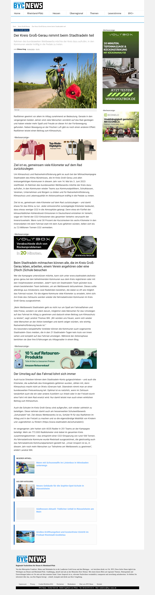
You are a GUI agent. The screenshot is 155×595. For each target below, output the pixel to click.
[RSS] (26, 19)
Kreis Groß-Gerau (24, 26)
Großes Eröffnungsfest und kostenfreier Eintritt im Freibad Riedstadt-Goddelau (62, 533)
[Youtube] (44, 19)
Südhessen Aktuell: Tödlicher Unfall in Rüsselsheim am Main (65, 510)
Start (14, 26)
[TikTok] (32, 19)
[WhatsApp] (38, 19)
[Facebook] (14, 19)
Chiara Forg (21, 49)
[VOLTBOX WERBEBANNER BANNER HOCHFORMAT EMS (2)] (121, 103)
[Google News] (50, 19)
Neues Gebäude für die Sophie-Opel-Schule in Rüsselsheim (60, 487)
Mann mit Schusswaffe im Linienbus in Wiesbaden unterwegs (62, 464)
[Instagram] (20, 19)
